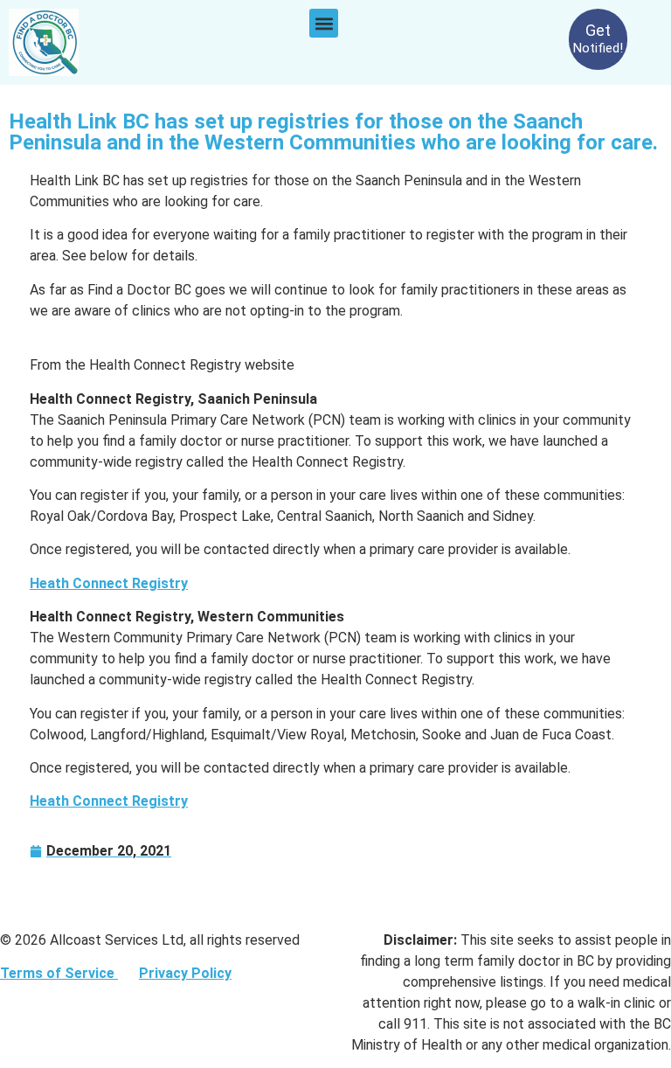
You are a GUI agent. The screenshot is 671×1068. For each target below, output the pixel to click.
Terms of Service (59, 973)
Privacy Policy (185, 973)
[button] (323, 23)
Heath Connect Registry (109, 583)
